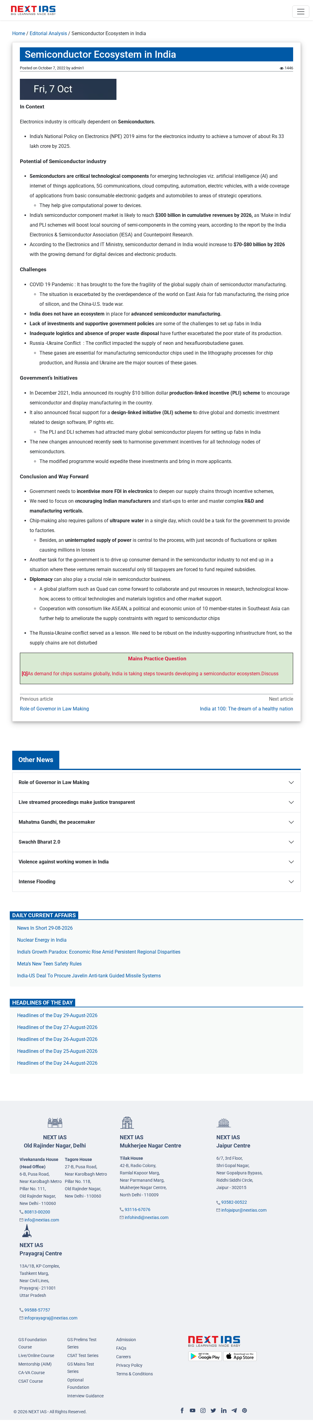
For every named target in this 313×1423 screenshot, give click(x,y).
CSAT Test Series (82, 1355)
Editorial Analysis (48, 33)
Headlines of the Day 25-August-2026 (57, 1051)
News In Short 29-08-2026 (45, 928)
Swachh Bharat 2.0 (39, 842)
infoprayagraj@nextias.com (50, 1317)
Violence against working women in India (64, 862)
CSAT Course (30, 1381)
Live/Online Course (36, 1355)
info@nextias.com (41, 1219)
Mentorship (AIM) (35, 1364)
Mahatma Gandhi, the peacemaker (57, 822)
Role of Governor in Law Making (54, 709)
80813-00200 (37, 1212)
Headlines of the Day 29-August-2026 (57, 1015)
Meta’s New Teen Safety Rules (49, 964)
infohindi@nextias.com (146, 1217)
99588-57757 (37, 1310)
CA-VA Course (31, 1372)
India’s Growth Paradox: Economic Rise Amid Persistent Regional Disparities (98, 952)
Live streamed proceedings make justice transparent (77, 802)
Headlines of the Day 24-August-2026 (57, 1063)
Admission (126, 1339)
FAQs (121, 1348)
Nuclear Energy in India (42, 940)
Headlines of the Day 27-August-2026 (57, 1027)
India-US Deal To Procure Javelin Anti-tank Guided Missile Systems (89, 976)
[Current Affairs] (33, 10)
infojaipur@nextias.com (244, 1210)
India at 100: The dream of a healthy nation (246, 709)
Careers (123, 1356)
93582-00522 (234, 1202)
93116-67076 (137, 1209)
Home (18, 33)
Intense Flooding (37, 882)
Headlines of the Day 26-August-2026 (57, 1039)
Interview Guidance (85, 1395)
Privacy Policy (129, 1365)
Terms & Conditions (134, 1373)
